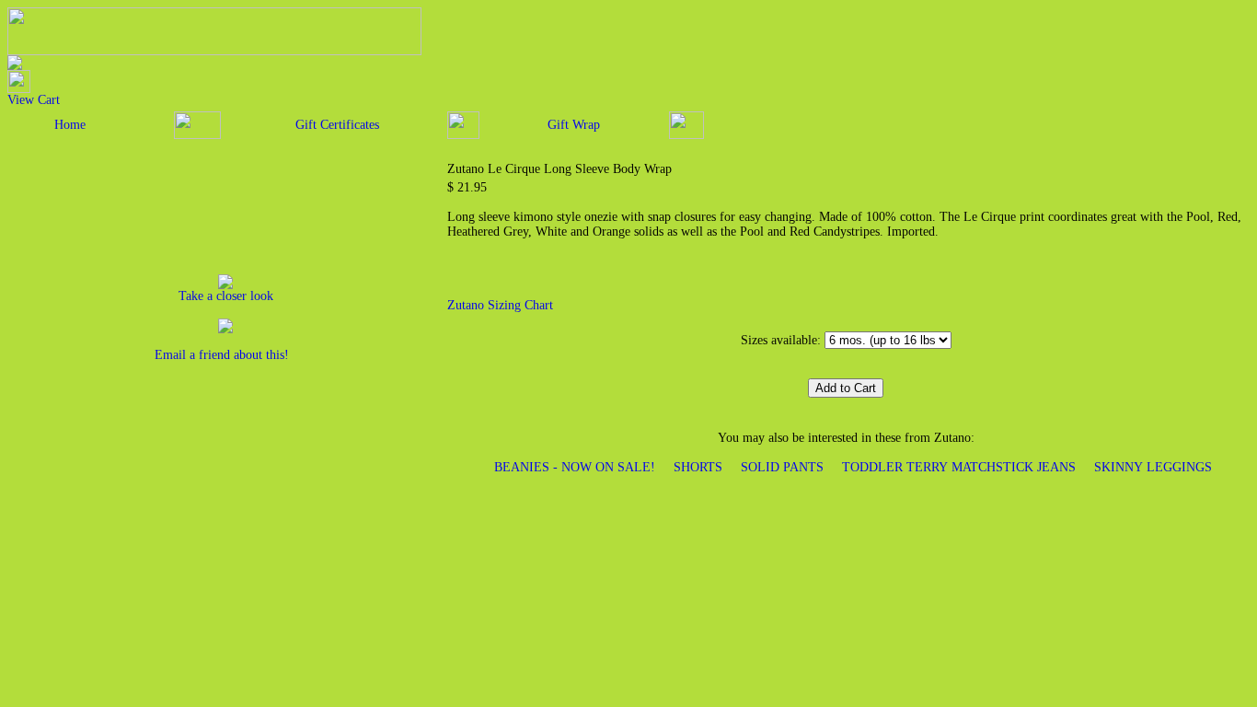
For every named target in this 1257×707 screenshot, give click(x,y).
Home (70, 125)
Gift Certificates (337, 125)
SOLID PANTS (782, 467)
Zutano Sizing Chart (500, 305)
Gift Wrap (574, 125)
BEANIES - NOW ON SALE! (574, 467)
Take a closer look (226, 296)
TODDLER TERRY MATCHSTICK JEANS (959, 467)
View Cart (33, 100)
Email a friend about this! (222, 355)
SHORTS (698, 467)
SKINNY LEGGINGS (1153, 467)
